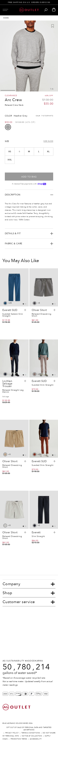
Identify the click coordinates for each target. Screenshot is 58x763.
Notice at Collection (32, 736)
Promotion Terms (19, 739)
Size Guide (48, 141)
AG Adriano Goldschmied (16, 723)
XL (48, 151)
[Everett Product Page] (43, 510)
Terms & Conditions (30, 733)
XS (9, 151)
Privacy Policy (12, 733)
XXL (10, 159)
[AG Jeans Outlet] (29, 10)
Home (6, 18)
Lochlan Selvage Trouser (7, 384)
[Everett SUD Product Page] (14, 287)
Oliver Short (39, 310)
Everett (36, 532)
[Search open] (45, 10)
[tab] (23, 304)
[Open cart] (53, 9)
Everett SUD (9, 310)
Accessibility (36, 739)
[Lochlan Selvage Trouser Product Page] (14, 358)
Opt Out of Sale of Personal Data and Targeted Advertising (29, 728)
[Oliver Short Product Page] (43, 287)
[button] (5, 10)
